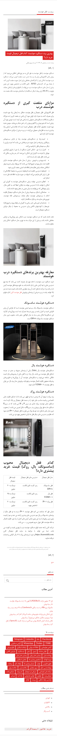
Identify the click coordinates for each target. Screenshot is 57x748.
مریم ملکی (29, 63)
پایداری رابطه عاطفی (45, 680)
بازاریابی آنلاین (10, 651)
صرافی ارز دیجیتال (30, 672)
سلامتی (47, 707)
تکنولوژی (49, 23)
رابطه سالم (18, 664)
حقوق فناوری (47, 664)
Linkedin (30, 639)
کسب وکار (47, 711)
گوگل (27, 680)
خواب (38, 664)
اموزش (48, 698)
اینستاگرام (21, 651)
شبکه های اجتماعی (45, 672)
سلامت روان (13, 668)
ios (38, 639)
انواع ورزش (10, 647)
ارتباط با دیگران (21, 647)
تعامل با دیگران (21, 660)
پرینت (34, 680)
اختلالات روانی (33, 647)
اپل (50, 651)
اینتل (28, 651)
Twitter (39, 643)
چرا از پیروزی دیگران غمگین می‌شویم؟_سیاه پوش (37, 618)
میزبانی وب (47, 676)
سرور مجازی (34, 668)
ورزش (13, 676)
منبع (52, 562)
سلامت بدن (23, 668)
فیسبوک (19, 672)
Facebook (46, 639)
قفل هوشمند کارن (16, 292)
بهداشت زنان (47, 656)
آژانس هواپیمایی (46, 647)
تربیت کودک (47, 660)
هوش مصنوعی (29, 676)
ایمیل (34, 651)
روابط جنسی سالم (46, 668)
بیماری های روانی (35, 656)
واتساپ (20, 676)
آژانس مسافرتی (16, 643)
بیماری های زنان (21, 656)
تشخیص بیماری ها (35, 660)
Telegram (18, 639)
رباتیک (10, 664)
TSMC (48, 643)
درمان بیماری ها (29, 664)
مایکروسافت (10, 672)
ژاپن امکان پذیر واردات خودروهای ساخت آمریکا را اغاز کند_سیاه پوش (31, 614)
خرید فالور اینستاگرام (39, 729)
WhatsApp (28, 643)
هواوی (39, 676)
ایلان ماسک (42, 651)
